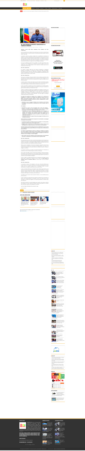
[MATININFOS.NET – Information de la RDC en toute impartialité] (25, 4)
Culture (46, 8)
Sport (50, 8)
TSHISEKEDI (33, 192)
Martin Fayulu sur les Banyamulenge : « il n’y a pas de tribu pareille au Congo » (47, 443)
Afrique (45, 0)
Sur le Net (53, 251)
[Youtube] (57, 0)
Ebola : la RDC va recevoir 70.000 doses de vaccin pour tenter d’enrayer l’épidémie (47, 430)
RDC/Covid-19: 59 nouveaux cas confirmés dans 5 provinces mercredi (44, 203)
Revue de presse (55, 8)
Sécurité (33, 8)
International (42, 0)
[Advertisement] (53, 4)
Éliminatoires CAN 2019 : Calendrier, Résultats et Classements (59, 336)
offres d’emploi (38, 0)
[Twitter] (56, 0)
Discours (29, 192)
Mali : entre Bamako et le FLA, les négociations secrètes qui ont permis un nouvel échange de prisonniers (57, 253)
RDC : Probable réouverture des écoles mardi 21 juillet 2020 (62, 429)
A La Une (25, 8)
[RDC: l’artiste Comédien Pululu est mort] (54, 301)
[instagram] (32, 444)
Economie (38, 8)
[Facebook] (55, 0)
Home (21, 27)
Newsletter (60, 8)
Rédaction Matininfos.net (25, 47)
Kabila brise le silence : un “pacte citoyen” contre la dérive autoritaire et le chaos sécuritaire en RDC (25, 203)
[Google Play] (34, 444)
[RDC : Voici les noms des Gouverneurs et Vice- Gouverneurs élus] (54, 286)
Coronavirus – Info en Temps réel (31, 0)
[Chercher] (64, 0)
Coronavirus (25, 192)
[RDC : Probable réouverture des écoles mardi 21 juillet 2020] (54, 277)
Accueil (21, 8)
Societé (42, 8)
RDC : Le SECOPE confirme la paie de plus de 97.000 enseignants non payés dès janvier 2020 (60, 424)
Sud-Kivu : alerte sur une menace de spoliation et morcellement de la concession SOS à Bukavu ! (47, 424)
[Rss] (54, 0)
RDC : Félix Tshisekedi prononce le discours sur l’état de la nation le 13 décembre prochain (34, 203)
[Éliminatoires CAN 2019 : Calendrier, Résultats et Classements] (54, 336)
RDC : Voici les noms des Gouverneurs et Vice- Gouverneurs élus (59, 286)
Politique (29, 8)
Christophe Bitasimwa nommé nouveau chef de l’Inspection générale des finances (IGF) (60, 399)
